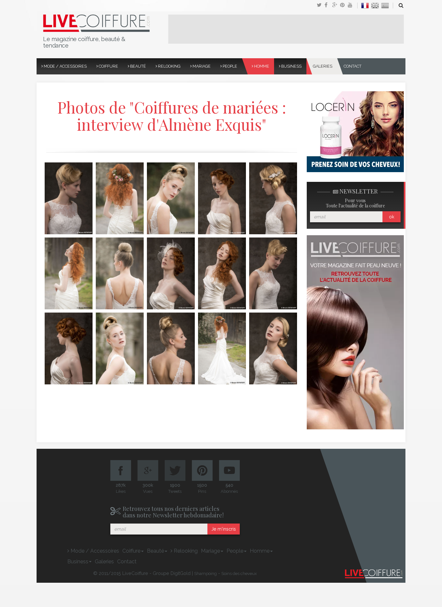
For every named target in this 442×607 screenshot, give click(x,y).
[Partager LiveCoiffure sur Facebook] (328, 5)
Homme (261, 66)
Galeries (322, 66)
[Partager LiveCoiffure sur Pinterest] (352, 5)
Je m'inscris (223, 529)
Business (291, 66)
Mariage (201, 66)
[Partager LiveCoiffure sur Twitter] (321, 5)
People (229, 66)
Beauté (137, 66)
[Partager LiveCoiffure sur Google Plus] (336, 5)
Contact (352, 66)
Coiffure (108, 66)
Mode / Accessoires (65, 66)
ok (391, 216)
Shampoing (205, 573)
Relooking (169, 66)
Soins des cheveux (239, 573)
